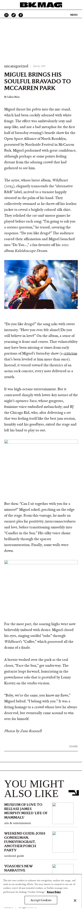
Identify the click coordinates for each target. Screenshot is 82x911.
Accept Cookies (40, 900)
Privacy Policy (54, 892)
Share (73, 746)
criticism (70, 353)
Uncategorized (16, 66)
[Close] (75, 900)
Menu (74, 15)
